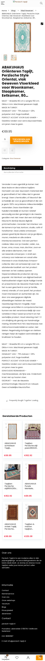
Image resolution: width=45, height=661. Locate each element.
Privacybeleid (7, 610)
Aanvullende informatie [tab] (13, 172)
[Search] (41, 3)
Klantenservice (8, 594)
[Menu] (3, 3)
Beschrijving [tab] (9, 168)
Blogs (4, 607)
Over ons (5, 597)
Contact (5, 590)
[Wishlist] (16, 657)
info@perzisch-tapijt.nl (17, 641)
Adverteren (6, 613)
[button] (42, 24)
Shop (13, 10)
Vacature (6, 604)
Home (4, 10)
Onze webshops (8, 600)
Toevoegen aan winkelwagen (21, 140)
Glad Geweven (27, 10)
